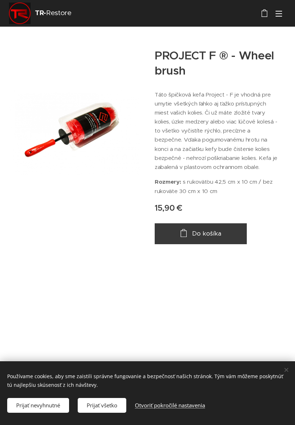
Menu (279, 13)
